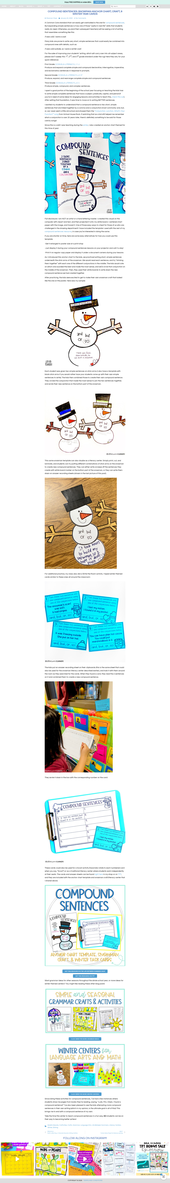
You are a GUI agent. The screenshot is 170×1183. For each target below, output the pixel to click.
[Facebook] (154, 6)
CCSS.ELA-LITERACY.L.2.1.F (70, 75)
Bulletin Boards (53, 1125)
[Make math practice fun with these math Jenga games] (17, 1159)
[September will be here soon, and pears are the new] (51, 1159)
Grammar (76, 1125)
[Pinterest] (157, 6)
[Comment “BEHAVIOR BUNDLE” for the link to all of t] (85, 1159)
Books (29, 6)
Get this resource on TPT (85, 976)
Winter (50, 1127)
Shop (40, 6)
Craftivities (63, 1125)
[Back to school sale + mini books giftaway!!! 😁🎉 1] (152, 1159)
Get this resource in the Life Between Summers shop (85, 971)
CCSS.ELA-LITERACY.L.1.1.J (67, 64)
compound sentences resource (58, 232)
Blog (21, 6)
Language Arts (85, 1125)
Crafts (70, 1125)
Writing (55, 1127)
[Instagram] (150, 6)
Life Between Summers (100, 1125)
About (12, 6)
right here (99, 874)
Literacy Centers (115, 1125)
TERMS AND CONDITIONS (92, 1180)
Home (4, 6)
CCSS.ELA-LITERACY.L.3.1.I (68, 83)
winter (85, 125)
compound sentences (115, 23)
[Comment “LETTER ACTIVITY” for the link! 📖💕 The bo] (118, 1159)
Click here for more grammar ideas (85, 1039)
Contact (57, 6)
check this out (118, 97)
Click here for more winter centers (85, 1094)
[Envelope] (147, 6)
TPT (48, 6)
